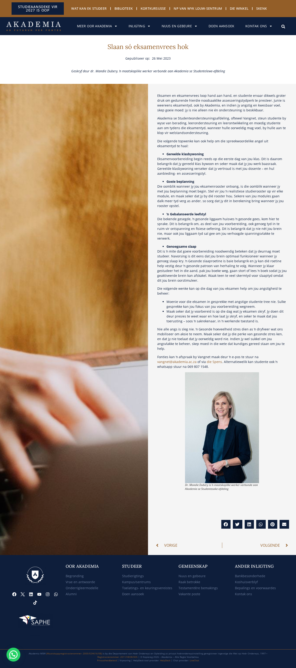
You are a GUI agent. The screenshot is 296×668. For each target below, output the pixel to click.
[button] (283, 26)
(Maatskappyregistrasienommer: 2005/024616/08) (74, 653)
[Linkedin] (31, 594)
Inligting (137, 26)
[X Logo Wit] (22, 594)
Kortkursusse (153, 8)
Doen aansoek (221, 26)
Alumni (71, 594)
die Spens (214, 362)
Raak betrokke (189, 582)
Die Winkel (239, 8)
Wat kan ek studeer (89, 8)
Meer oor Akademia (94, 26)
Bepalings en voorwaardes (255, 588)
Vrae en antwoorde (80, 582)
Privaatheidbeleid (107, 660)
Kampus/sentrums (136, 582)
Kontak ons (256, 26)
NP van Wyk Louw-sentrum (198, 8)
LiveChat (194, 660)
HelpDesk (165, 660)
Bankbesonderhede (250, 576)
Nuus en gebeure (177, 26)
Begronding (75, 576)
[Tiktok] (35, 602)
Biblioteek (123, 8)
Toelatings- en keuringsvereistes (147, 588)
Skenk (261, 8)
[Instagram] (47, 594)
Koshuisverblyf (246, 582)
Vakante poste (189, 594)
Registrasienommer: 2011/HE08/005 (117, 657)
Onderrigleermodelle (82, 588)
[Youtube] (39, 594)
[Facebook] (14, 594)
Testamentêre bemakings (198, 588)
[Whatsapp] (56, 594)
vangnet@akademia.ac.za (177, 362)
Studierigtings (133, 576)
